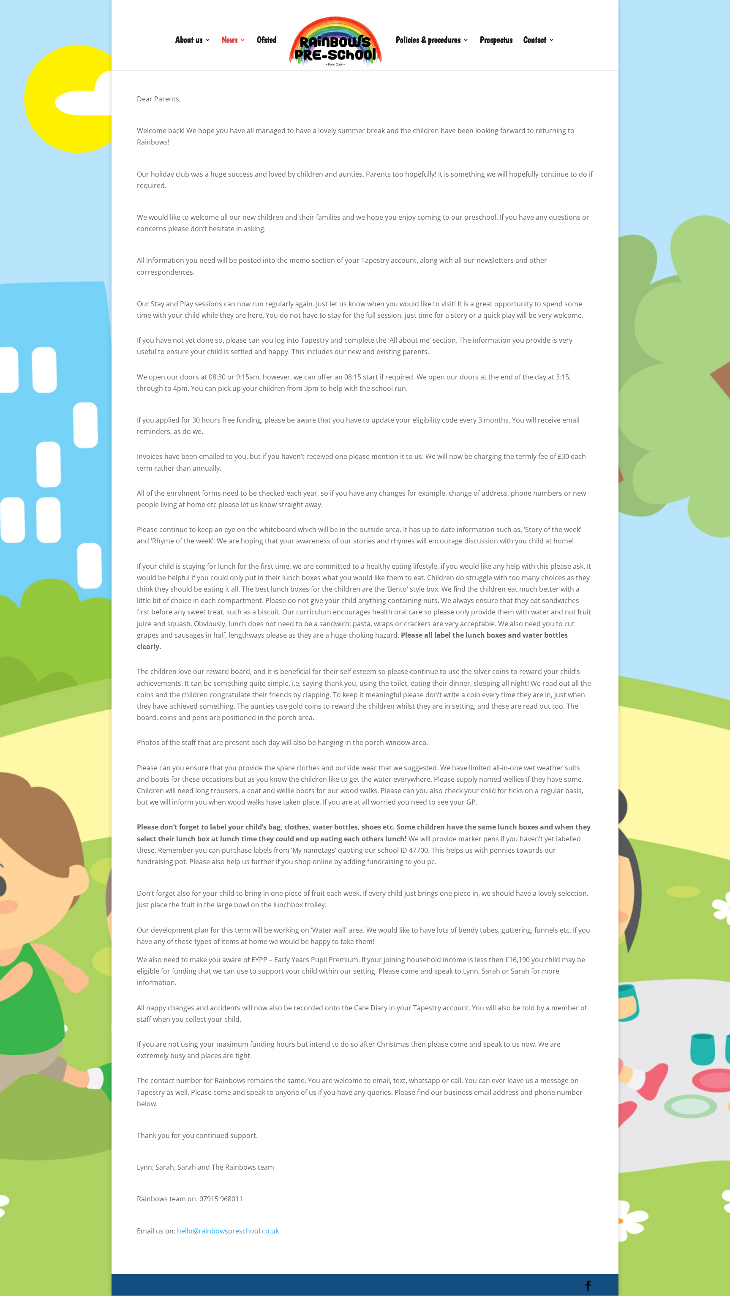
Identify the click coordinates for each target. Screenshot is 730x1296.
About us (188, 41)
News (229, 41)
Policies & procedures (428, 41)
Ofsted (267, 41)
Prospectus (496, 41)
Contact (534, 41)
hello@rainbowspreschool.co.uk (228, 1231)
